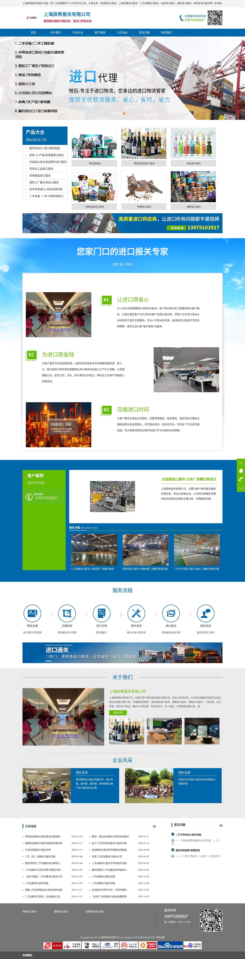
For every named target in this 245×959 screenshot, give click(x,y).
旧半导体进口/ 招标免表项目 (46, 189)
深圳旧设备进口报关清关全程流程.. (43, 836)
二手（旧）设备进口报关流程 (40, 856)
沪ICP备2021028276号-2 (145, 937)
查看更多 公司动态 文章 (154, 826)
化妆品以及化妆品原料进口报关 (48, 162)
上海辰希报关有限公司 (109, 937)
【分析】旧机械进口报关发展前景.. (110, 896)
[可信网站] (148, 948)
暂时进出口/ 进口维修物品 (44, 148)
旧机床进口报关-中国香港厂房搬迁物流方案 (145, 569)
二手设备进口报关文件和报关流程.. (110, 863)
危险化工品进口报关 (41, 168)
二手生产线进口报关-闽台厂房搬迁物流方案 (196, 569)
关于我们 (55, 32)
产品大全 (77, 32)
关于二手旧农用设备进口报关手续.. (110, 843)
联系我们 (166, 32)
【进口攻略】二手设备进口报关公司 (43, 876)
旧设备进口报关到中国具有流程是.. (110, 850)
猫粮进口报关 (61, 911)
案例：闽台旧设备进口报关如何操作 (110, 836)
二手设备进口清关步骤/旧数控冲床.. (43, 870)
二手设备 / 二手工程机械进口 (46, 196)
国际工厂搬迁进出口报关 (44, 182)
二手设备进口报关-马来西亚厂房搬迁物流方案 (94, 569)
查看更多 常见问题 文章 (221, 825)
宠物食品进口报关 (40, 175)
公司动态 (122, 32)
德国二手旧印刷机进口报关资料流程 (43, 890)
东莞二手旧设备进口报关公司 (107, 856)
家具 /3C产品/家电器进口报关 (46, 155)
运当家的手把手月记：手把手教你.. (110, 890)
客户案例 (100, 32)
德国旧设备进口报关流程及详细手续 (43, 843)
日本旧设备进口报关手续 (38, 850)
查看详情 (118, 712)
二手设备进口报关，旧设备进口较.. (43, 896)
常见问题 (144, 32)
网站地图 (161, 937)
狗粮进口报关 (29, 911)
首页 (33, 32)
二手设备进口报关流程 (103, 876)
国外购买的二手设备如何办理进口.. (43, 863)
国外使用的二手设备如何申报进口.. (110, 870)
